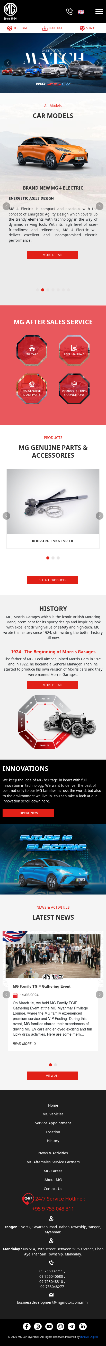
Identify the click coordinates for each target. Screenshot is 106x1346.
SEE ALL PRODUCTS (52, 580)
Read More (22, 1043)
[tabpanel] (53, 195)
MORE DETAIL (52, 255)
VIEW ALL (52, 1076)
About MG (53, 1179)
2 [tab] (43, 289)
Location (53, 1131)
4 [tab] (53, 289)
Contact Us (53, 1188)
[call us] (69, 11)
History (53, 1140)
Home (53, 1105)
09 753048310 (51, 1281)
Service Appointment (53, 1123)
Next (98, 63)
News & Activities (53, 1153)
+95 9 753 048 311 (53, 1208)
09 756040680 (51, 1276)
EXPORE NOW (28, 813)
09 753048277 (52, 1286)
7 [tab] (69, 289)
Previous (8, 63)
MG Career (53, 1170)
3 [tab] (48, 289)
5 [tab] (58, 289)
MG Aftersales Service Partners (53, 1162)
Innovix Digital (89, 1337)
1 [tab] (38, 289)
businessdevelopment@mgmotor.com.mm (52, 1302)
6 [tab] (64, 289)
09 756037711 (51, 1271)
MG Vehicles (53, 1114)
